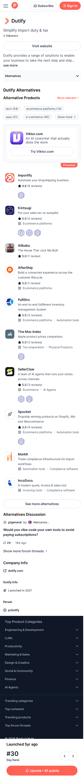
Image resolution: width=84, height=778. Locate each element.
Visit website (42, 46)
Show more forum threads (23, 551)
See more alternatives (42, 504)
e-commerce (37, 117)
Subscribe (45, 6)
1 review (33, 256)
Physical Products (61, 347)
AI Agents (49, 389)
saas (12, 117)
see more (10, 65)
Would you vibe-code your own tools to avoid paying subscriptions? (38, 532)
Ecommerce (31, 389)
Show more (64, 117)
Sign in (72, 6)
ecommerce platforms (44, 108)
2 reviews (34, 218)
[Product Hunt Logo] (14, 5)
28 (9, 542)
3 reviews (34, 315)
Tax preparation (33, 347)
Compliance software (64, 469)
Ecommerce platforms (37, 223)
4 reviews (34, 427)
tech (12, 108)
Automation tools (68, 320)
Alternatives (13, 76)
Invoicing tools (32, 490)
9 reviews (34, 186)
